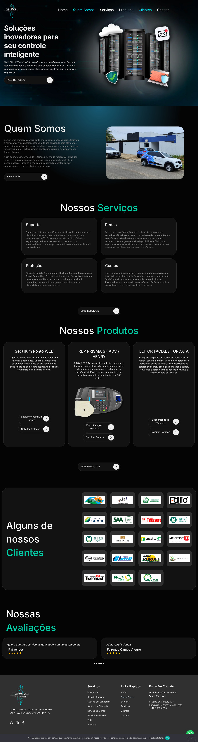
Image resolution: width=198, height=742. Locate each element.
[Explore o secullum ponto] (46, 419)
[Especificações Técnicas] (111, 427)
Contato (163, 10)
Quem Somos (84, 10)
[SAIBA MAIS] (44, 177)
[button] (94, 663)
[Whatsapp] (11, 722)
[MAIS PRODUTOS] (116, 467)
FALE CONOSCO (16, 80)
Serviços (107, 10)
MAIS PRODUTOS (90, 466)
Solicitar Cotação (30, 428)
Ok (167, 738)
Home (63, 10)
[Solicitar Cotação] (46, 429)
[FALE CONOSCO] (50, 80)
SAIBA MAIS (13, 176)
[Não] (191, 739)
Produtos (126, 10)
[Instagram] (17, 722)
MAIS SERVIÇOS (90, 311)
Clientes (145, 10)
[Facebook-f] (23, 722)
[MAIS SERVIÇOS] (116, 311)
